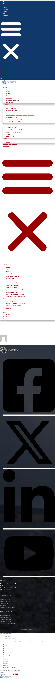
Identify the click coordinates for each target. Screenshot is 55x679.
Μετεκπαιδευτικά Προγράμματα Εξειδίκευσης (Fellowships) (20, 115)
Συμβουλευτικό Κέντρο (5, 617)
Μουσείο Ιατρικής (10, 102)
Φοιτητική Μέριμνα (5, 615)
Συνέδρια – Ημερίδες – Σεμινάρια (13, 132)
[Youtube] (29, 576)
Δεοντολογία (3, 605)
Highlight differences (9, 638)
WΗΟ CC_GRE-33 (10, 136)
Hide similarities (8, 636)
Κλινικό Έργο (6, 138)
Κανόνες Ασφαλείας (5, 603)
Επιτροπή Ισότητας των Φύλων (8, 623)
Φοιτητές (5, 7)
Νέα (4, 13)
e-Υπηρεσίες (5, 11)
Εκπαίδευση (6, 104)
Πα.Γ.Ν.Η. (8, 142)
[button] (11, 41)
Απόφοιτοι (5, 9)
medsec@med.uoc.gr (5, 591)
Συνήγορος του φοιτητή (6, 621)
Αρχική (4, 321)
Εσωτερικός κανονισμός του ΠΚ (8, 607)
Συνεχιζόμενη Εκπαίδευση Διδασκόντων (15, 121)
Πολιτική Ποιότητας (5, 599)
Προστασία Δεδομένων (5, 601)
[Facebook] (29, 415)
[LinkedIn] (29, 528)
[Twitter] (29, 468)
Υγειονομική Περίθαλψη (6, 619)
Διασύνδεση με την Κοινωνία (10, 144)
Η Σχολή (5, 87)
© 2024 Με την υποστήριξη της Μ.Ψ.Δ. (28, 629)
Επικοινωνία (6, 146)
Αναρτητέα (5, 15)
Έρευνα (5, 123)
